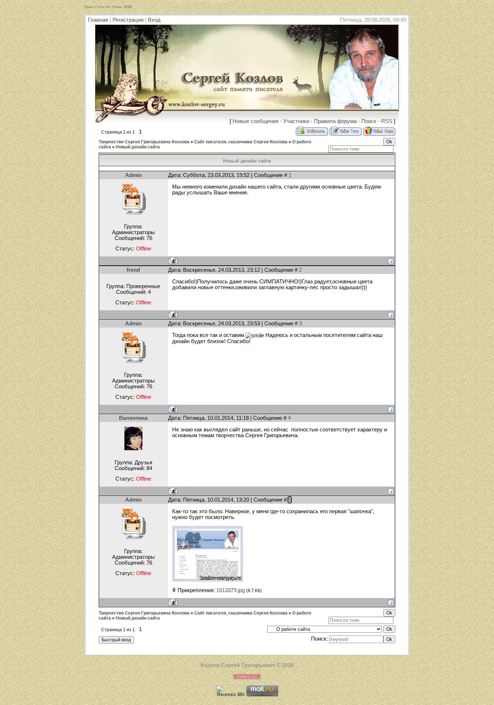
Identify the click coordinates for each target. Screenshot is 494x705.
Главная (98, 20)
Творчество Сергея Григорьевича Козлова (144, 141)
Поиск (368, 121)
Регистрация (128, 20)
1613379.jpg (230, 590)
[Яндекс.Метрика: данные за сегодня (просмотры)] (230, 690)
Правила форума (335, 121)
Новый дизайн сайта (138, 146)
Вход (154, 20)
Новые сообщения (255, 121)
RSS (128, 7)
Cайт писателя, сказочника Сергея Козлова (241, 141)
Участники (296, 121)
